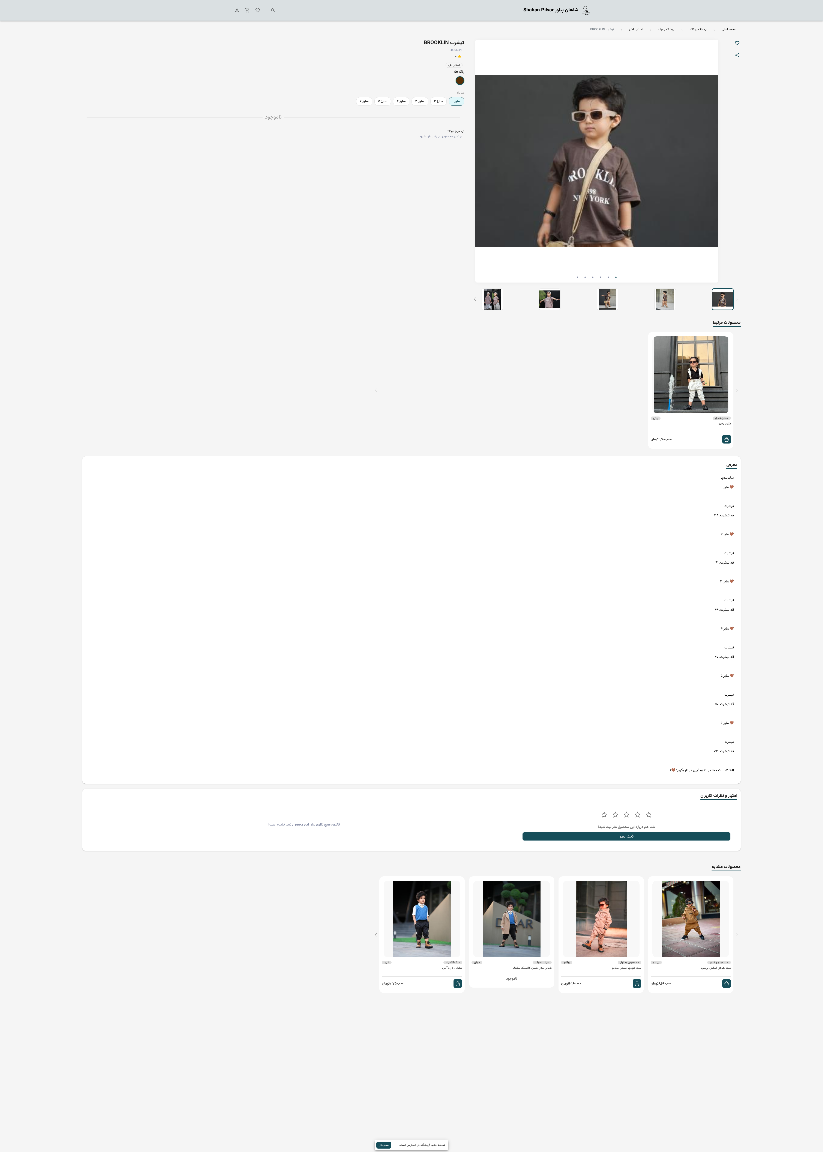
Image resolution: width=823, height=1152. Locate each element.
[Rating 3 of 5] (626, 814)
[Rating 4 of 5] (615, 814)
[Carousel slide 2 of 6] (608, 277)
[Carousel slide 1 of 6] (616, 277)
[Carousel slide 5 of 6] (585, 277)
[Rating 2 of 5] (637, 814)
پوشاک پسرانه (666, 29)
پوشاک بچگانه (698, 29)
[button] (475, 299)
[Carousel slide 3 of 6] (600, 277)
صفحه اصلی (729, 29)
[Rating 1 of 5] (648, 814)
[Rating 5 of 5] (604, 814)
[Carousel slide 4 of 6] (593, 277)
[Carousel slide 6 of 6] (577, 277)
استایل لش (636, 29)
